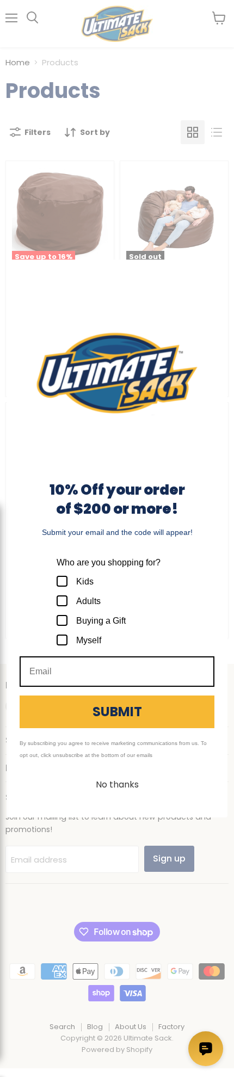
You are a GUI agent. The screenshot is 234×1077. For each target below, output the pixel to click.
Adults (88, 601)
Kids (85, 581)
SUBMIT (117, 712)
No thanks (117, 784)
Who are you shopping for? (109, 562)
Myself (88, 640)
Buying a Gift (101, 620)
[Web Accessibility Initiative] (4, 1064)
